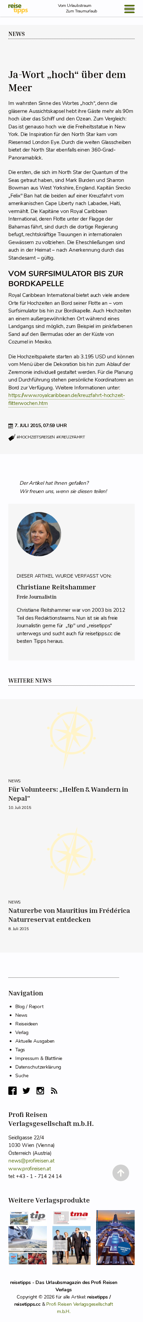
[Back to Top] (120, 1173)
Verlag (21, 1032)
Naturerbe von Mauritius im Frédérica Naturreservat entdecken (69, 915)
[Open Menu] (129, 9)
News (16, 33)
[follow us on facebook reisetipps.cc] (12, 1090)
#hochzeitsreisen (36, 437)
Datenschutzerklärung (38, 1067)
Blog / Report (29, 1006)
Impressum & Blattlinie (38, 1058)
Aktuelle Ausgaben (34, 1041)
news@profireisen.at (31, 1160)
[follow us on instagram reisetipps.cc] (40, 1090)
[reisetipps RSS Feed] (54, 1090)
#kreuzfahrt (70, 437)
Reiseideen (26, 1024)
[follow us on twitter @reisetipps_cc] (26, 1090)
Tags (20, 1049)
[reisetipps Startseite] (18, 8)
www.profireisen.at (29, 1168)
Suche (21, 1075)
